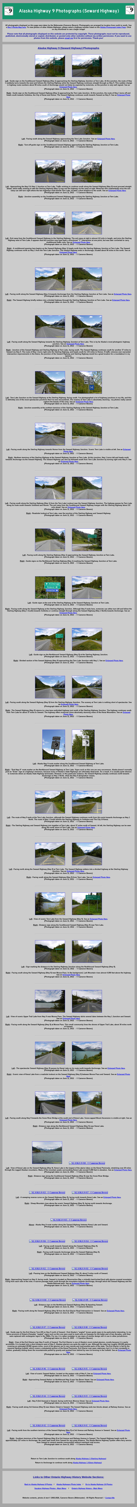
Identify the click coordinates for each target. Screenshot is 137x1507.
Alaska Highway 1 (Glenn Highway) (87, 1463)
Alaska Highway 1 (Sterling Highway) (91, 1459)
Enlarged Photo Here (68, 87)
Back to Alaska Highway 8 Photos (38, 1484)
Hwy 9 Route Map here (16, 27)
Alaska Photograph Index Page (113, 27)
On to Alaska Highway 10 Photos (98, 1484)
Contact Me (110, 1498)
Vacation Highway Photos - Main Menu (50, 1488)
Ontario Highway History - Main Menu (87, 1488)
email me (69, 38)
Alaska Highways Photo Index (68, 1484)
